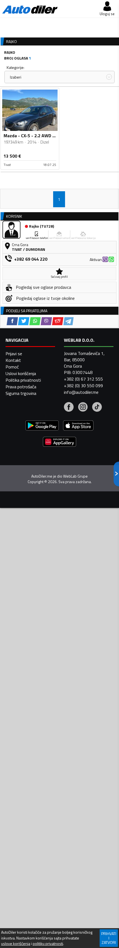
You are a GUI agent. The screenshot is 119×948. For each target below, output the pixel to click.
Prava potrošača (21, 386)
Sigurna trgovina (21, 393)
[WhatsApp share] (35, 321)
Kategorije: (15, 67)
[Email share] (57, 321)
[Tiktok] (97, 407)
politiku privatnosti (48, 943)
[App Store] (78, 426)
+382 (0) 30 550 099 (83, 385)
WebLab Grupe (75, 476)
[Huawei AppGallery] (59, 442)
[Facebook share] (12, 321)
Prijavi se (14, 353)
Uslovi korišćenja (21, 373)
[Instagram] (83, 407)
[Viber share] (46, 321)
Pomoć (12, 366)
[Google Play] (42, 426)
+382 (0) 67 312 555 (83, 379)
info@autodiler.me (81, 392)
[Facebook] (69, 407)
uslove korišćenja (15, 943)
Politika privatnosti (23, 380)
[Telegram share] (68, 321)
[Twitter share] (23, 321)
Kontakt (13, 360)
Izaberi (15, 77)
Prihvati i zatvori (108, 938)
